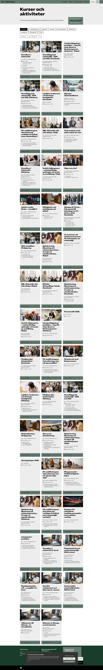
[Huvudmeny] (101, 2)
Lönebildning (24, 32)
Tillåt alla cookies (69, 661)
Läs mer (28, 660)
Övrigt (40, 32)
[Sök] (97, 2)
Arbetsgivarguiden (78, 1)
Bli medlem (65, 1)
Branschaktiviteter (62, 29)
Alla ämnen (23, 29)
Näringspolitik (33, 32)
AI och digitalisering (34, 29)
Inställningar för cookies (69, 655)
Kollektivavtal (72, 29)
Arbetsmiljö (44, 29)
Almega (93, 1)
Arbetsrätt (52, 29)
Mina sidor (86, 1)
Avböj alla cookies (69, 658)
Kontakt (71, 1)
